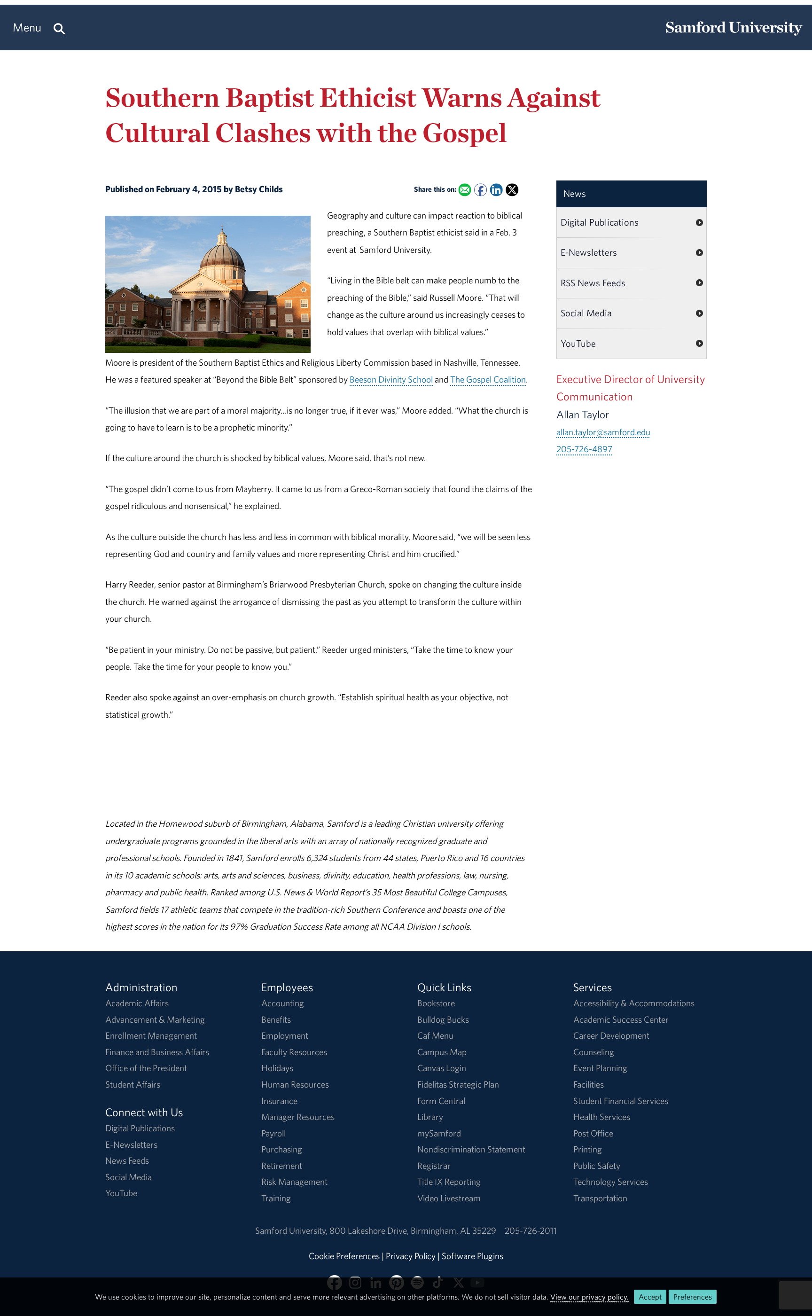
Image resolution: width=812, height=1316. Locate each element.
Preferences (692, 1296)
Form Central (441, 1100)
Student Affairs (132, 1084)
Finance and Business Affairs (157, 1052)
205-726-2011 (531, 1230)
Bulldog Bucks (443, 1019)
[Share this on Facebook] (480, 190)
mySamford (439, 1133)
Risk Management (294, 1181)
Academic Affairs (137, 1003)
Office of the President (146, 1067)
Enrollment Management (151, 1035)
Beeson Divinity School (391, 379)
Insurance (279, 1100)
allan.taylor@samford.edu (603, 432)
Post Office (593, 1133)
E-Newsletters (589, 252)
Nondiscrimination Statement (471, 1149)
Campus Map (442, 1052)
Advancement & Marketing (155, 1019)
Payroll (273, 1133)
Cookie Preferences (344, 1255)
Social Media (586, 313)
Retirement (281, 1165)
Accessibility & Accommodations (634, 1003)
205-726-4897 (584, 448)
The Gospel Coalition (488, 379)
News (574, 193)
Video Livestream (449, 1198)
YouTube (578, 343)
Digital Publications (600, 222)
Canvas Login (441, 1067)
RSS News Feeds (593, 283)
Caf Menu (435, 1035)
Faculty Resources (294, 1052)
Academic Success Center (621, 1019)
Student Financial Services (620, 1100)
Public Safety (596, 1165)
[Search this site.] (59, 27)
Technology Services (610, 1181)
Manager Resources (298, 1116)
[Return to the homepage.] (734, 35)
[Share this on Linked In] (496, 190)
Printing (587, 1149)
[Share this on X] (512, 190)
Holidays (277, 1067)
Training (276, 1198)
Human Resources (295, 1084)
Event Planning (600, 1067)
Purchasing (281, 1149)
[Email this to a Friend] (464, 190)
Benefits (276, 1019)
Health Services (601, 1116)
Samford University (292, 1230)
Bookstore (436, 1003)
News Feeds (127, 1160)
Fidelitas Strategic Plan (458, 1084)
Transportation (600, 1198)
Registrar (434, 1165)
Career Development (611, 1035)
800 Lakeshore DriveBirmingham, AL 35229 (412, 1230)
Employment (284, 1035)
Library (430, 1116)
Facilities (588, 1084)
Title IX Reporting (449, 1181)
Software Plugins (472, 1255)
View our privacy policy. (589, 1296)
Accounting (282, 1003)
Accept (650, 1296)
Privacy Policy (411, 1255)
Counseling (593, 1052)
